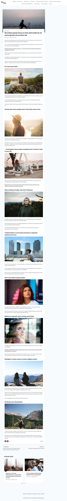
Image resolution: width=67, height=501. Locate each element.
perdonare (17, 432)
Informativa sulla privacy (32, 493)
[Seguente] (42, 470)
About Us (25, 493)
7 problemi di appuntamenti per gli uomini (36, 447)
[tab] (22, 483)
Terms (39, 493)
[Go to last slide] (6, 470)
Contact (42, 493)
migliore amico (15, 392)
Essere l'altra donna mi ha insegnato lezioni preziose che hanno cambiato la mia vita (11, 448)
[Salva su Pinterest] (7, 441)
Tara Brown (7, 37)
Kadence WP (41, 498)
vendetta (29, 219)
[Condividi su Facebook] (5, 441)
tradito (11, 40)
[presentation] (13, 465)
